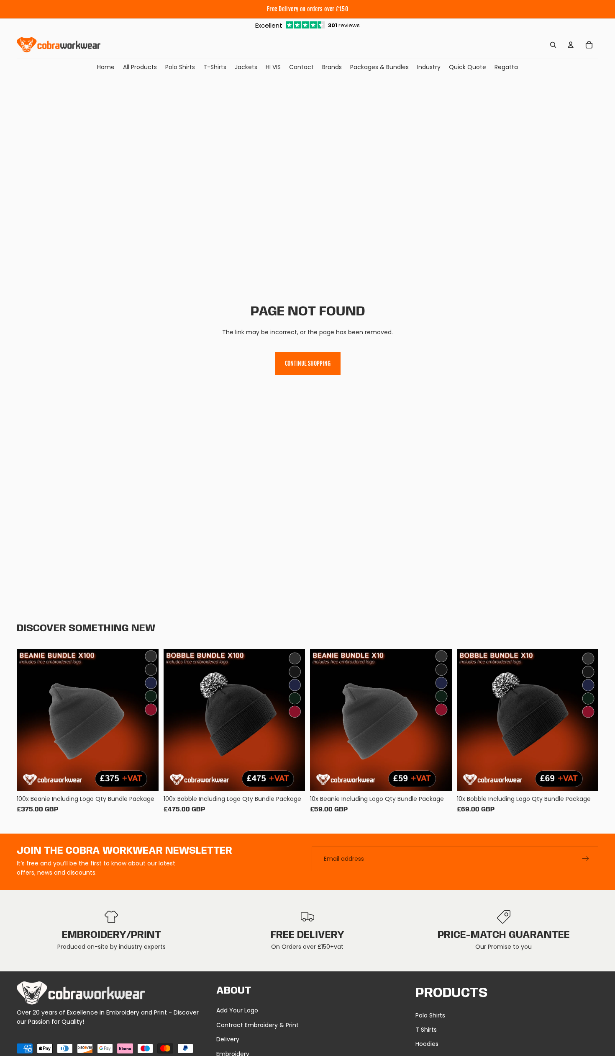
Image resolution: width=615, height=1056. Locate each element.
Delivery (227, 1039)
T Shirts (426, 1029)
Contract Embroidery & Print (257, 1025)
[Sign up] (585, 859)
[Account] (570, 45)
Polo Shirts (430, 1015)
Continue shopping (308, 363)
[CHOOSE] (145, 777)
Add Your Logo (237, 1010)
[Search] (553, 45)
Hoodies (426, 1044)
